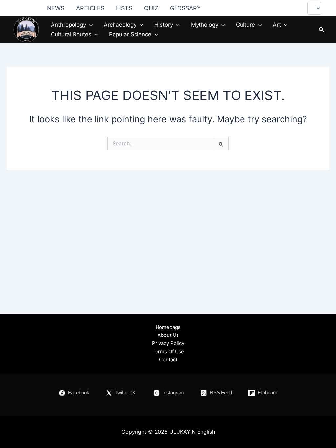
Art (277, 24)
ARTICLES (90, 8)
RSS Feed (221, 392)
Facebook (78, 392)
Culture (245, 24)
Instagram (173, 392)
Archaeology (120, 24)
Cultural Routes (71, 34)
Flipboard (267, 392)
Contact (168, 359)
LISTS (124, 8)
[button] (89, 25)
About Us (168, 335)
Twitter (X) (126, 392)
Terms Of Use (168, 351)
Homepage (168, 327)
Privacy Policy (168, 343)
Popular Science (130, 34)
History (163, 24)
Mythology (204, 24)
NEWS (55, 8)
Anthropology (68, 24)
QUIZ (151, 8)
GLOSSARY (185, 8)
